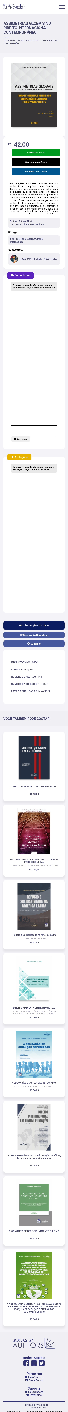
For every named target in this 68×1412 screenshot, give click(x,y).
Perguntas (35, 1394)
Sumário (35, 643)
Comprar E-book (36, 153)
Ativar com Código (37, 162)
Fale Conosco (35, 1377)
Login (34, 725)
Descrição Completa (35, 635)
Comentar (22, 439)
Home (5, 37)
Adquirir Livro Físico (36, 172)
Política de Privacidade (36, 1404)
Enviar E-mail (35, 1380)
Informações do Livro (35, 625)
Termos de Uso (38, 1407)
